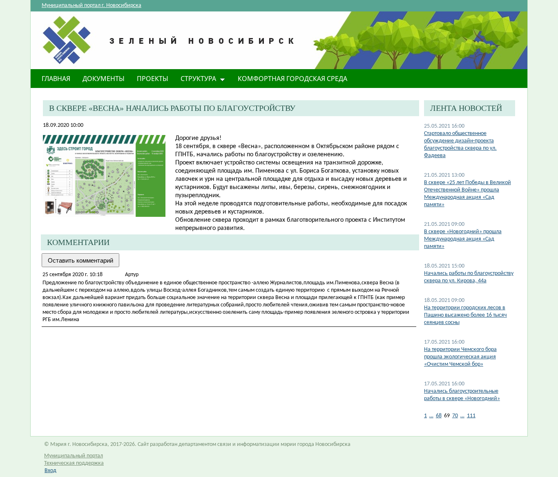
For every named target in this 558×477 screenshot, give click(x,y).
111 (471, 416)
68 (439, 416)
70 (455, 416)
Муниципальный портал (73, 456)
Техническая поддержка (74, 463)
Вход (50, 471)
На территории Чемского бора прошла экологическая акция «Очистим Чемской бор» (460, 356)
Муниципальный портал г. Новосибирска (91, 5)
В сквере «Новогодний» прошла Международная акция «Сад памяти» (463, 239)
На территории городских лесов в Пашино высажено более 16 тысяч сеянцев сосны (465, 315)
